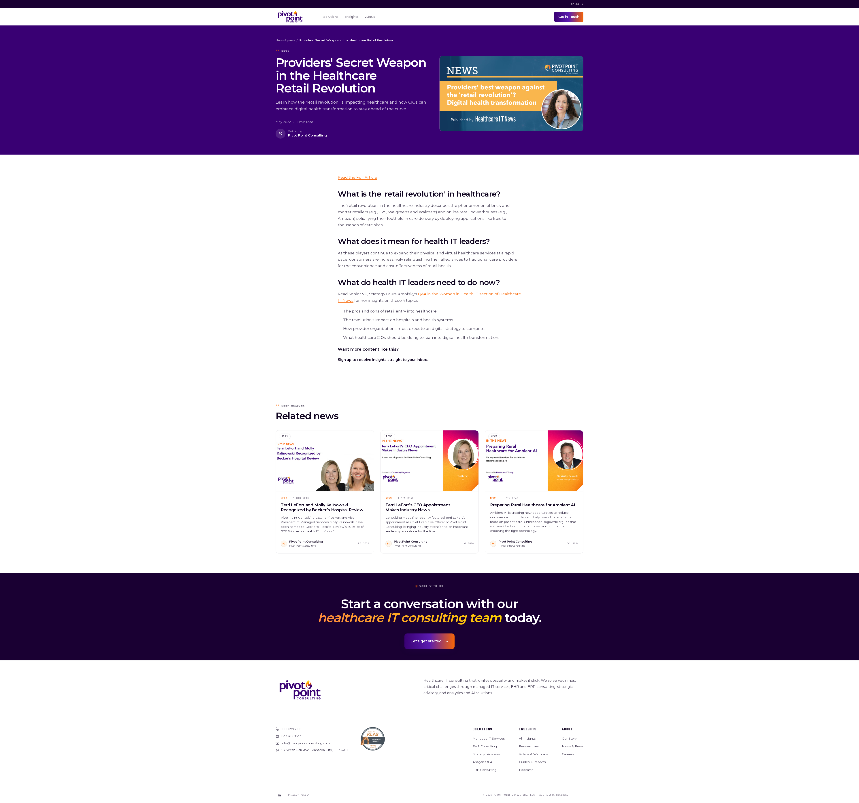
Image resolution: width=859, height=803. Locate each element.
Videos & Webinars (533, 754)
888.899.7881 (291, 729)
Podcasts (526, 770)
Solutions (482, 729)
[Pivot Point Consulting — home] (290, 17)
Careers (577, 3)
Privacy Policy (299, 794)
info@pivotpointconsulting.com (305, 743)
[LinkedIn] (279, 795)
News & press (285, 40)
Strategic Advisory (486, 754)
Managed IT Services (489, 738)
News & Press (572, 746)
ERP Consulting (484, 770)
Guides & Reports (532, 762)
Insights (527, 729)
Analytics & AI (483, 762)
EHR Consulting (485, 746)
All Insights (527, 738)
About (567, 729)
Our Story (569, 738)
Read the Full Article (357, 177)
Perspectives (529, 746)
